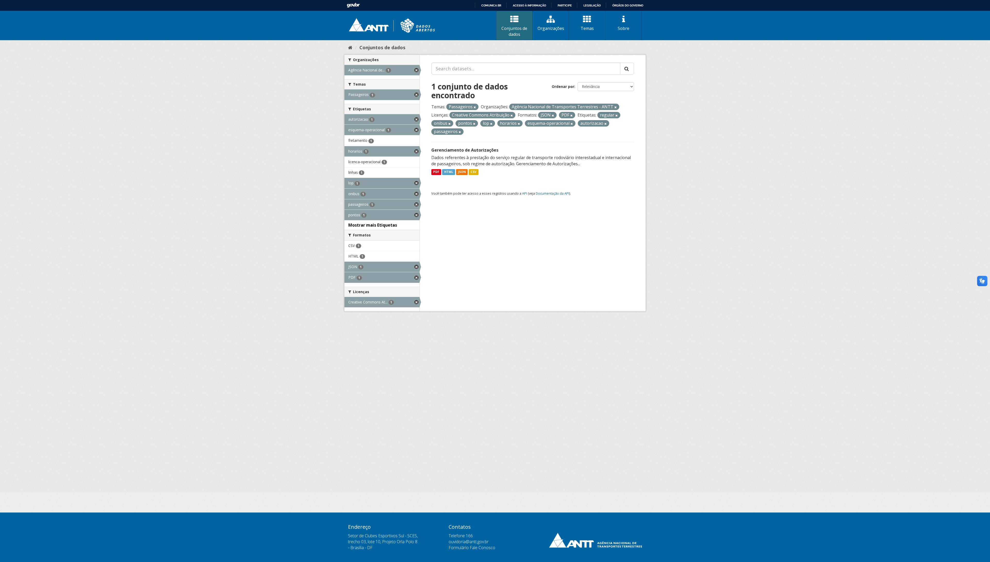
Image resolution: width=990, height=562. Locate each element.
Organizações (551, 28)
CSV (473, 172)
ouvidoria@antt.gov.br (469, 541)
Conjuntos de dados (514, 31)
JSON (462, 172)
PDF (436, 172)
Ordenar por (563, 86)
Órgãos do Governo (627, 5)
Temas (587, 28)
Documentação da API (552, 193)
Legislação (592, 5)
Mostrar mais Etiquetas (372, 225)
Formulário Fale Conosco (472, 547)
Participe (565, 5)
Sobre (623, 28)
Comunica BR (491, 5)
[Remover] (475, 107)
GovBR (353, 5)
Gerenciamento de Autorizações (464, 150)
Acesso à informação (529, 5)
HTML (448, 172)
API (524, 193)
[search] (627, 69)
